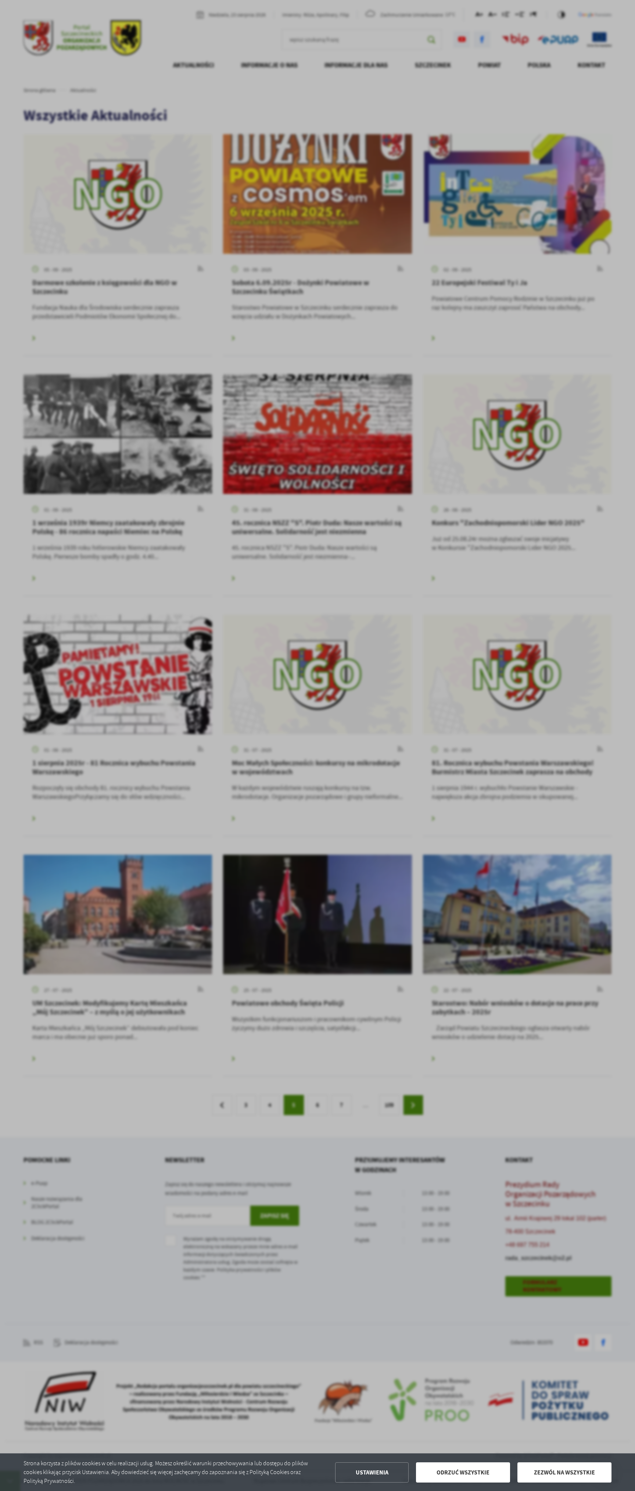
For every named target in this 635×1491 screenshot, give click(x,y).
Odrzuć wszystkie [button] (463, 1472)
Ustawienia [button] (372, 1472)
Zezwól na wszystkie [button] (564, 1472)
